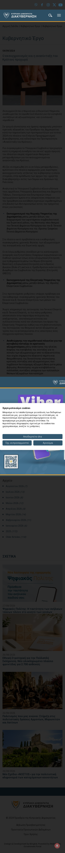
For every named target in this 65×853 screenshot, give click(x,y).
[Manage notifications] (57, 845)
